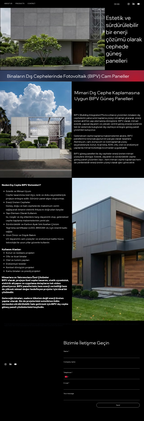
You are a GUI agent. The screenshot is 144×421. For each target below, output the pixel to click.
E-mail (66, 383)
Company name (69, 362)
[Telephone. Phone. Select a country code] (67, 377)
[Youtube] (138, 4)
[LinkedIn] (133, 4)
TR (115, 4)
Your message (69, 394)
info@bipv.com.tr (8, 377)
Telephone (68, 372)
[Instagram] (128, 4)
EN (118, 4)
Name (66, 351)
